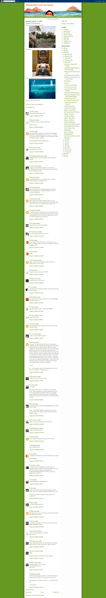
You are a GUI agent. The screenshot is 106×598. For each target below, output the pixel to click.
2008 (64, 154)
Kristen (33, 502)
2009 (64, 52)
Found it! (66, 83)
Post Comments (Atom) (38, 595)
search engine (35, 216)
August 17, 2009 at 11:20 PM (36, 247)
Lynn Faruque (34, 334)
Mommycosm (34, 376)
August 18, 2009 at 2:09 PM (36, 461)
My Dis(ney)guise (68, 134)
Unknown (33, 324)
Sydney (33, 131)
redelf (32, 479)
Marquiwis (33, 120)
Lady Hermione (35, 231)
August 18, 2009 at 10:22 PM (36, 517)
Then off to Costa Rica (70, 108)
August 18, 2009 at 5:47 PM (36, 498)
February (67, 150)
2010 (64, 50)
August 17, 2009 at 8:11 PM (36, 183)
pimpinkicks (34, 199)
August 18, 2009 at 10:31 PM (36, 527)
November (67, 56)
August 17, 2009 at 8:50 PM (36, 206)
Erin (32, 488)
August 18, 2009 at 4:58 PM (36, 484)
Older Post (56, 592)
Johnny (33, 385)
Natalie (32, 270)
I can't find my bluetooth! (70, 85)
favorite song (67, 34)
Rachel (32, 240)
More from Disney (68, 132)
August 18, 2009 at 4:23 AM (36, 302)
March (66, 148)
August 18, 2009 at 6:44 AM (36, 329)
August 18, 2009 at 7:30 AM (36, 380)
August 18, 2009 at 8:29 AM (36, 399)
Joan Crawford (34, 166)
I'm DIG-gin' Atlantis (69, 116)
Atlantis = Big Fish (69, 120)
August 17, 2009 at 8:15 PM (36, 194)
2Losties (33, 521)
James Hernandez (35, 551)
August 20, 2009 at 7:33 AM (36, 587)
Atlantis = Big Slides (69, 118)
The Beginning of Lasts (70, 98)
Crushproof (34, 465)
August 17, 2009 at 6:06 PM (36, 143)
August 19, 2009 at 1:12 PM (36, 558)
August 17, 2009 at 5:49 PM (36, 127)
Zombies (66, 43)
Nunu (65, 39)
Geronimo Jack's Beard (68, 23)
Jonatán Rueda (35, 260)
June (66, 142)
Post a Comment (30, 589)
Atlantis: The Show (69, 114)
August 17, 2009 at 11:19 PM (36, 236)
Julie (32, 287)
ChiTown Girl (34, 147)
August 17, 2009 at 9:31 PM (36, 227)
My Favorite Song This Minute (72, 75)
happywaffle (34, 187)
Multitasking (67, 81)
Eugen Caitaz (34, 278)
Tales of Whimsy (35, 315)
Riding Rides (67, 130)
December (67, 54)
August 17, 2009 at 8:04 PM (36, 173)
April (66, 146)
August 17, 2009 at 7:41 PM (36, 161)
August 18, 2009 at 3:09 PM (36, 475)
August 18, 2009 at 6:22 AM (36, 319)
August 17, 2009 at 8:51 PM (36, 219)
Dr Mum (33, 111)
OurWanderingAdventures (37, 156)
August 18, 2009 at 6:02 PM (36, 507)
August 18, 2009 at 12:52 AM (36, 274)
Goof (32, 454)
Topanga (33, 307)
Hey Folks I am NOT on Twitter (72, 136)
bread (65, 29)
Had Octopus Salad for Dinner (72, 124)
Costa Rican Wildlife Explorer (71, 92)
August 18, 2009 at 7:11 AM (36, 338)
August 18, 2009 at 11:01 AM (36, 441)
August (67, 62)
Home (42, 592)
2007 (64, 156)
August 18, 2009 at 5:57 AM (36, 311)
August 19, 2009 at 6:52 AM (36, 537)
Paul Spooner (34, 420)
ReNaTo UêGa (34, 562)
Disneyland (67, 138)
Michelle (33, 404)
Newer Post (28, 592)
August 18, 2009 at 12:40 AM (36, 266)
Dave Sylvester (34, 531)
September (68, 60)
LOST (65, 38)
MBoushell (33, 511)
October (67, 58)
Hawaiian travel (67, 36)
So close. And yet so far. (70, 87)
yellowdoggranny (35, 428)
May (66, 144)
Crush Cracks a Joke (69, 128)
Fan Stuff (66, 33)
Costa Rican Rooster (69, 106)
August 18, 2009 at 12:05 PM (36, 449)
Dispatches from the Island (39, 5)
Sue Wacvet (34, 223)
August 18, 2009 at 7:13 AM (36, 372)
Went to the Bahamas (69, 122)
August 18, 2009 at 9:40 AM (36, 415)
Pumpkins (66, 41)
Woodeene (33, 177)
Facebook (66, 31)
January (67, 152)
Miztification (34, 297)
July (66, 140)
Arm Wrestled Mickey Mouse (71, 126)
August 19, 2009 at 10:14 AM (36, 546)
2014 (64, 48)
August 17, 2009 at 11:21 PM (36, 256)
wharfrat (33, 437)
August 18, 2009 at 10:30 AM (36, 424)
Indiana (44, 203)
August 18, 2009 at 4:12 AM (36, 293)
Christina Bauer (35, 541)
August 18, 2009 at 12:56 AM (36, 283)
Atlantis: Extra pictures (33, 23)
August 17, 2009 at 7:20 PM (36, 151)
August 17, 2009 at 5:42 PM (36, 116)
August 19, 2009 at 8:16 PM (36, 569)
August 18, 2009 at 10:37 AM (36, 432)
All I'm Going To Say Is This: (71, 100)
